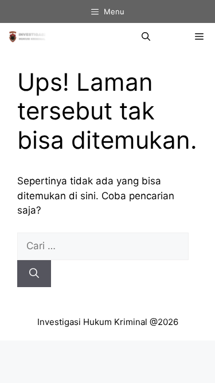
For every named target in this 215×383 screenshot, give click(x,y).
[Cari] (34, 274)
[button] (146, 37)
